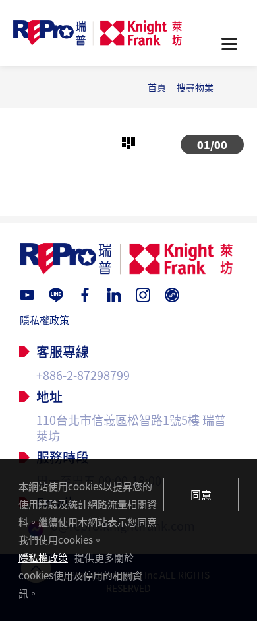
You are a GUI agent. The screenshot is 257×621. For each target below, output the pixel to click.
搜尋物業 (195, 87)
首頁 (157, 87)
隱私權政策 (44, 320)
